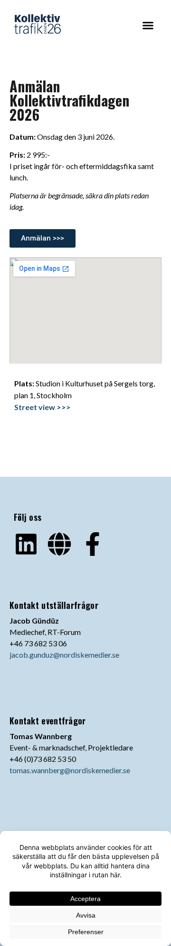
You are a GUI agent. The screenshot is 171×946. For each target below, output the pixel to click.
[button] (148, 26)
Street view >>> (42, 406)
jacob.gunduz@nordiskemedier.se (64, 654)
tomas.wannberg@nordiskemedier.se (70, 770)
